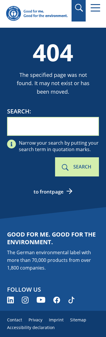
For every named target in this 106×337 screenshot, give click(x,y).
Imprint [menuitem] (56, 320)
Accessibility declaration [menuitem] (31, 327)
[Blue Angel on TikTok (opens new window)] (71, 300)
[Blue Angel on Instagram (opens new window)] (25, 300)
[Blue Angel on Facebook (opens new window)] (56, 300)
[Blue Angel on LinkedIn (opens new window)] (10, 300)
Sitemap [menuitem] (78, 320)
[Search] (78, 8)
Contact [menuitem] (14, 320)
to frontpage (49, 191)
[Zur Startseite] (37, 14)
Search (18, 111)
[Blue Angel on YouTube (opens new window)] (41, 300)
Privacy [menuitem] (35, 320)
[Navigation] (95, 8)
